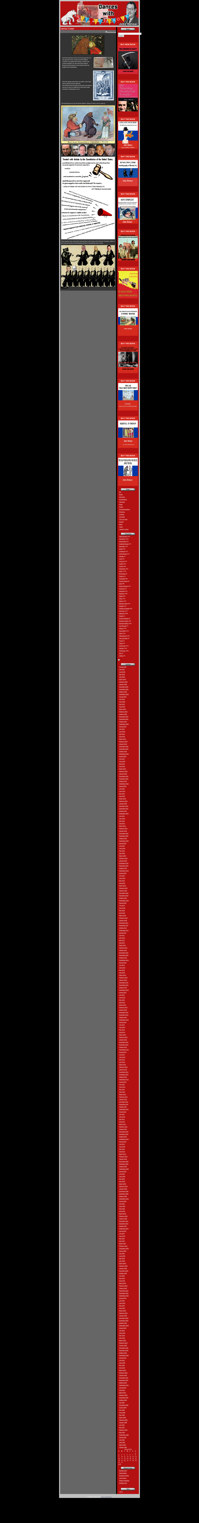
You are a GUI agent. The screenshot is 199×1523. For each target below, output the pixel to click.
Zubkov (121, 656)
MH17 (121, 598)
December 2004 (123, 1291)
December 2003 (123, 1318)
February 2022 (123, 801)
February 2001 (123, 1395)
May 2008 (122, 1209)
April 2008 (122, 1211)
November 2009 (123, 1164)
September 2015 (124, 990)
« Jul (119, 1464)
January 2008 (123, 1218)
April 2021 (122, 823)
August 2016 (122, 962)
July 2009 (122, 1174)
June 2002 (122, 1363)
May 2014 (122, 1030)
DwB (120, 571)
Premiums (122, 512)
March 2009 (122, 1184)
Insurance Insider (124, 1475)
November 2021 (123, 808)
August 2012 (122, 1082)
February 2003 (123, 1343)
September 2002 (124, 1355)
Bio (120, 492)
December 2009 (123, 1161)
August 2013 (122, 1052)
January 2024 (123, 744)
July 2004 (122, 1300)
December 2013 (123, 1042)
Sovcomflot (122, 631)
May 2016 (122, 970)
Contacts (121, 514)
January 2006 (123, 1268)
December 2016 (123, 953)
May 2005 (122, 1278)
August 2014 (122, 1022)
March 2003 (122, 1340)
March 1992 (122, 1445)
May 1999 (122, 1415)
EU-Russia (122, 574)
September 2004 (124, 1296)
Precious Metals (123, 618)
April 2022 (122, 796)
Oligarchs (122, 613)
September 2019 (124, 871)
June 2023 (122, 761)
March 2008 (122, 1214)
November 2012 (123, 1074)
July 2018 (122, 905)
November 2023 (123, 749)
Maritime (121, 593)
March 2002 (122, 1370)
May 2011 (122, 1119)
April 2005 (122, 1281)
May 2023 (122, 764)
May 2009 (122, 1179)
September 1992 (124, 1435)
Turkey (121, 643)
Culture (121, 564)
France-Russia (123, 581)
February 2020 (123, 858)
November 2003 (123, 1320)
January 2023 (123, 774)
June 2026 (122, 672)
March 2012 (122, 1094)
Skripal (121, 628)
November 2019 (123, 866)
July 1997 (122, 1425)
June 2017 (122, 938)
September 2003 (124, 1325)
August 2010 (122, 1141)
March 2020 (122, 856)
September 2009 (124, 1169)
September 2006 (124, 1248)
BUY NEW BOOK (128, 44)
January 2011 (123, 1129)
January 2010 (123, 1159)
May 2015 (122, 1000)
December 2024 (123, 716)
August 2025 (122, 697)
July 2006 (122, 1253)
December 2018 (123, 893)
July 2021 (122, 816)
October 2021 (123, 811)
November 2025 (123, 689)
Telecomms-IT (123, 636)
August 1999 (122, 1407)
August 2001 (122, 1387)
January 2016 (123, 980)
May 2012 (122, 1089)
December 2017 (123, 923)
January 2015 (123, 1010)
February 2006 (123, 1266)
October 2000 (123, 1400)
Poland (121, 616)
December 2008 (123, 1191)
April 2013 (122, 1062)
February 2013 (123, 1067)
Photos (121, 507)
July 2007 (122, 1233)
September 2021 (124, 813)
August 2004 (122, 1298)
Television (122, 502)
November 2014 (123, 1015)
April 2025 (122, 706)
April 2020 (122, 853)
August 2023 (122, 756)
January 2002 (123, 1375)
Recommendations (124, 509)
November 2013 (123, 1045)
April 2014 (122, 1032)
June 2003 (122, 1333)
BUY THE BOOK (128, 82)
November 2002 (123, 1350)
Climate (121, 556)
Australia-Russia (124, 544)
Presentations (123, 499)
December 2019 (123, 863)
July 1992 (122, 1440)
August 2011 (122, 1112)
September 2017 (124, 930)
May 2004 (122, 1305)
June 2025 (122, 702)
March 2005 (122, 1283)
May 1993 (122, 1432)
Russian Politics (123, 623)
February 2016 (123, 977)
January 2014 (123, 1040)
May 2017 (122, 940)
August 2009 (122, 1171)
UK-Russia (122, 646)
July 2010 (122, 1144)
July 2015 (122, 995)
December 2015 (123, 982)
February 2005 (123, 1286)
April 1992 (122, 1442)
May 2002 (122, 1365)
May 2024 (122, 734)
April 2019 (122, 883)
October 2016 (123, 958)
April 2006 (122, 1261)
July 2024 (122, 729)
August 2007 (122, 1231)
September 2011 (124, 1109)
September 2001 (124, 1385)
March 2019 (122, 885)
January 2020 (123, 861)
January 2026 (123, 684)
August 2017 (122, 933)
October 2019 (123, 868)
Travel (121, 527)
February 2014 (123, 1037)
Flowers (121, 522)
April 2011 (122, 1122)
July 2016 (122, 965)
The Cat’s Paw (123, 519)
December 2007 (123, 1221)
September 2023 (124, 754)
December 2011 (123, 1102)
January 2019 (123, 890)
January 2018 (123, 920)
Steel (120, 633)
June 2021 (122, 818)
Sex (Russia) (122, 626)
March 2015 (122, 1005)
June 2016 (122, 967)
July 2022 (122, 789)
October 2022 (123, 781)
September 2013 (124, 1049)
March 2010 (122, 1154)
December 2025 (123, 687)
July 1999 (122, 1410)
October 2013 (123, 1047)
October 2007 (123, 1226)
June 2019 (122, 878)
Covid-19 (121, 561)
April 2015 (122, 1002)
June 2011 (122, 1117)
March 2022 (122, 798)
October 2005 (123, 1273)
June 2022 (122, 791)
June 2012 (122, 1087)
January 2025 (123, 714)
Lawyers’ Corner (67, 28)
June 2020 (122, 848)
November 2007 (123, 1223)
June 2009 (122, 1176)
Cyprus (121, 566)
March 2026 (122, 679)
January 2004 (123, 1315)
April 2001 (122, 1390)
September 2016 (124, 960)
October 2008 (123, 1196)
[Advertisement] (99, 1508)
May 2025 (122, 704)
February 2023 (123, 771)
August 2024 (122, 726)
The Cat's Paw (123, 638)
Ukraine (121, 648)
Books (121, 494)
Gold (120, 583)
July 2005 (122, 1276)
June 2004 (122, 1303)
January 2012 (123, 1099)
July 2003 (122, 1330)
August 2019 (122, 873)
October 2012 (123, 1077)
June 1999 (122, 1412)
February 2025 (123, 711)
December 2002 (123, 1348)
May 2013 (122, 1059)
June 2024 (122, 731)
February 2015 (123, 1007)
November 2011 (123, 1104)
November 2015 (123, 985)
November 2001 (123, 1380)
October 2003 (123, 1323)
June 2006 (122, 1256)
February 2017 (123, 948)
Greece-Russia (123, 586)
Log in (121, 1491)
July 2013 (122, 1054)
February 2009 (123, 1186)
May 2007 (122, 1238)
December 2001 (123, 1378)
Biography (122, 546)
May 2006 (122, 1258)
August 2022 (122, 786)
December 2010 (123, 1131)
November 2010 (123, 1134)
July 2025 (122, 699)
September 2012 (124, 1079)
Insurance (122, 588)
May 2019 (122, 880)
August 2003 (122, 1328)
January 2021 (123, 831)
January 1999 (123, 1422)
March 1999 (122, 1417)
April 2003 (122, 1338)
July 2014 (122, 1025)
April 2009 (122, 1181)
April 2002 (122, 1368)
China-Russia (123, 554)
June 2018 (122, 908)
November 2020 (123, 836)
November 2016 (123, 955)
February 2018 (123, 918)
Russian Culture (123, 621)
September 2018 (124, 900)
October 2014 (123, 1017)
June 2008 (122, 1206)
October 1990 (123, 1447)
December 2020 (123, 833)
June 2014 (122, 1027)
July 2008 (122, 1204)
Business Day (123, 1470)
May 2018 (122, 910)
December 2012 (123, 1072)
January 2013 (123, 1069)
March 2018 (122, 915)
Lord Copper (122, 1478)
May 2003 (122, 1335)
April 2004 (122, 1308)
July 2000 (122, 1402)
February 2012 (123, 1097)
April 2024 (122, 736)
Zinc (120, 653)
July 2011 (122, 1114)
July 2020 (122, 846)
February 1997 (123, 1430)
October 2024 (123, 721)
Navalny (121, 606)
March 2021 (122, 826)
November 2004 (123, 1293)
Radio (121, 504)
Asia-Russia (122, 541)
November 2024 (123, 719)
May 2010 (122, 1149)
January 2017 (123, 950)
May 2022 (122, 793)
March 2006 (122, 1263)
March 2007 (122, 1243)
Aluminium (122, 539)
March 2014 (122, 1035)
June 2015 (122, 997)
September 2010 (124, 1139)
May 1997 (122, 1427)
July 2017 (122, 935)
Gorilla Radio (123, 1473)
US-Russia (122, 651)
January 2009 (123, 1189)
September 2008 (124, 1199)
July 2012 (122, 1084)
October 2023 (123, 751)
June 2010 (122, 1146)
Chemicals (122, 551)
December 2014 (123, 1012)
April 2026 (122, 677)
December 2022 (123, 776)
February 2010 (123, 1156)
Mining (121, 601)
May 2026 (122, 674)
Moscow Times (123, 603)
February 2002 (123, 1373)
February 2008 (123, 1216)
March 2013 (122, 1064)
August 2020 (122, 843)
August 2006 (122, 1251)
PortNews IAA (123, 1483)
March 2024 (122, 739)
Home (128, 29)
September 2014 (124, 1020)
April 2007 (122, 1241)
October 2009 (123, 1166)
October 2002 (123, 1353)
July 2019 (122, 875)
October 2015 (123, 987)
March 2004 (122, 1310)
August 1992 (122, 1437)
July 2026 (122, 669)
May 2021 (122, 821)
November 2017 (123, 925)
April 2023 (122, 766)
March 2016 (122, 975)
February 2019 (123, 888)
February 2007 (123, 1246)
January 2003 (123, 1345)
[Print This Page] (106, 32)
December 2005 (123, 1271)
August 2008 (122, 1201)
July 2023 (122, 759)
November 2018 (123, 895)
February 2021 (123, 828)
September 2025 (124, 694)
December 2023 (123, 746)
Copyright (122, 517)
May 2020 (122, 851)
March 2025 (122, 709)
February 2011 (123, 1127)
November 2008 (123, 1194)
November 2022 (123, 779)
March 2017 (122, 945)
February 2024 (123, 741)
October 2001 (123, 1383)
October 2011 (123, 1107)
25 (125, 1460)
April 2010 (122, 1151)
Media (121, 596)
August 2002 (122, 1358)
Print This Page (111, 32)
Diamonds (122, 569)
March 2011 (122, 1124)
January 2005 (123, 1288)
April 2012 (122, 1092)
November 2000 (123, 1397)
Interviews (122, 497)
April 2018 (122, 913)
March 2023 (122, 769)
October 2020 (123, 838)
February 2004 (123, 1313)
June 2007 (122, 1236)
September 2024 (124, 724)
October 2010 (123, 1136)
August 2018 (122, 903)
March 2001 (122, 1392)
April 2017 (122, 943)
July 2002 (122, 1360)
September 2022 (124, 784)
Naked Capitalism (124, 1480)
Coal (120, 559)
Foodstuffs (122, 579)
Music (121, 524)
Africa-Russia (123, 536)
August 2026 (122, 667)
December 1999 (123, 1405)
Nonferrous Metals (124, 608)
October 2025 (123, 692)
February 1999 (123, 1420)
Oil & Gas (121, 611)
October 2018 (123, 898)
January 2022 (123, 803)
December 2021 (123, 806)
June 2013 (122, 1057)
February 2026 (123, 682)
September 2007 (124, 1228)
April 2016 (122, 972)
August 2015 (122, 992)
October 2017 (123, 928)
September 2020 (124, 841)
